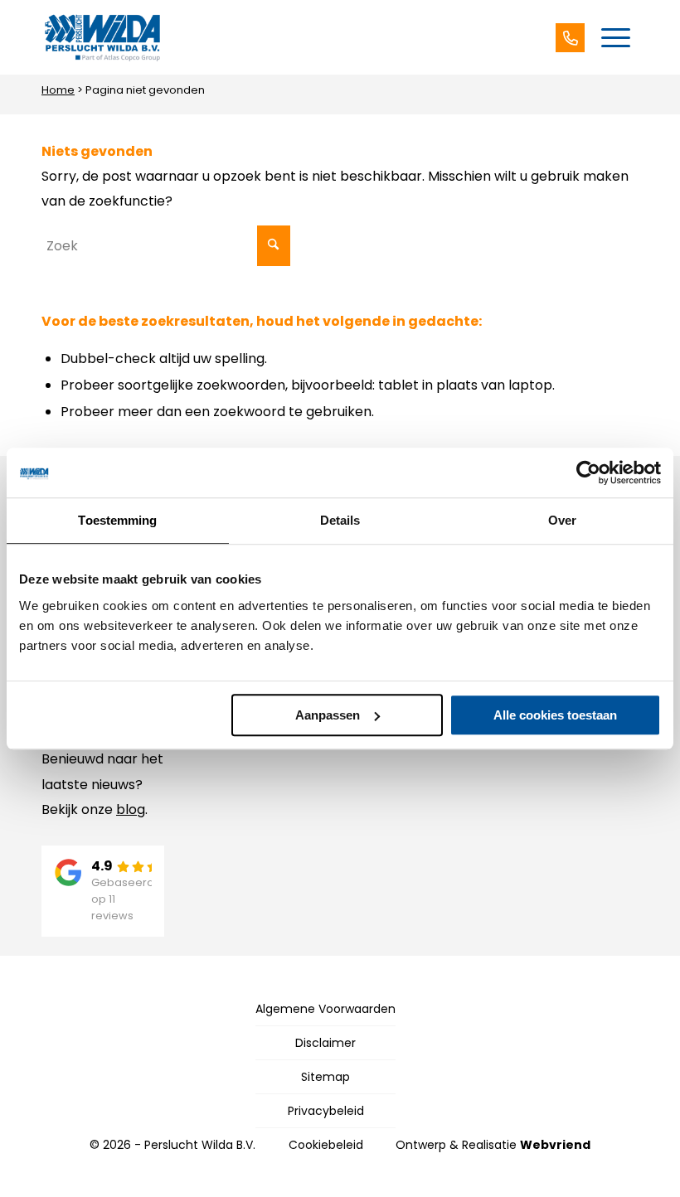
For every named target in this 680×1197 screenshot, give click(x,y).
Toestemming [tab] (117, 520)
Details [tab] (340, 520)
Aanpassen (327, 715)
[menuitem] (616, 37)
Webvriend (555, 1144)
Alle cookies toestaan (555, 715)
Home (58, 90)
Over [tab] (562, 520)
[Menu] (616, 37)
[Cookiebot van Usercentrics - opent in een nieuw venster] (588, 472)
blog (130, 809)
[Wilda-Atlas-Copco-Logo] (102, 37)
